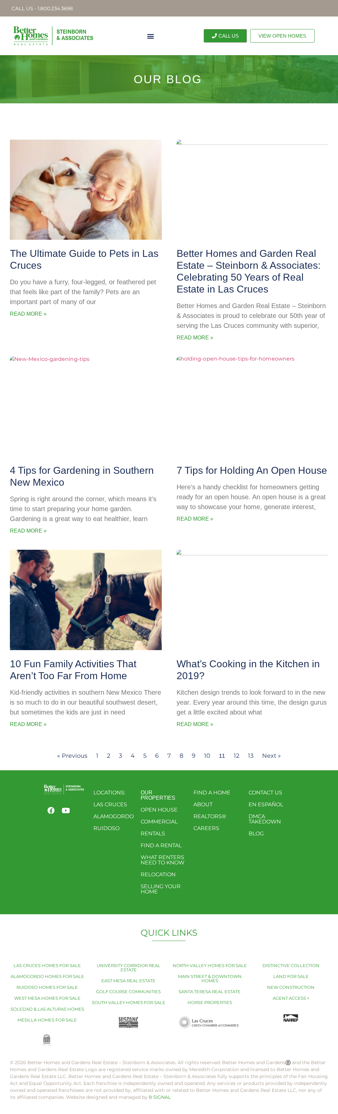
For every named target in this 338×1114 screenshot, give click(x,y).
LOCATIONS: (109, 792)
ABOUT (203, 804)
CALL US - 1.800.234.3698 (42, 8)
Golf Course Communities (128, 991)
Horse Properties (209, 1002)
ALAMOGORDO (113, 816)
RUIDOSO (106, 828)
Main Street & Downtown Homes (210, 978)
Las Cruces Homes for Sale (47, 965)
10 (207, 755)
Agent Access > (291, 998)
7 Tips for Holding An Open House (252, 470)
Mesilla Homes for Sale (47, 1020)
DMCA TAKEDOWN (265, 819)
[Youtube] (65, 810)
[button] (150, 35)
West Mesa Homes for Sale (47, 998)
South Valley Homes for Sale (128, 1002)
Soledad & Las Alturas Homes (47, 1009)
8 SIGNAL (160, 1097)
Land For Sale (291, 976)
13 (251, 755)
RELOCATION (158, 874)
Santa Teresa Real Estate (210, 991)
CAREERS (206, 828)
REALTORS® (209, 816)
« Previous (72, 755)
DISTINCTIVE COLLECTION (291, 965)
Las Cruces (110, 804)
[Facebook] (51, 810)
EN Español (266, 804)
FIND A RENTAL (161, 845)
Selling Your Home (161, 889)
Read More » (28, 314)
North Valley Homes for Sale (210, 965)
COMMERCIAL (159, 821)
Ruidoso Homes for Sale (47, 987)
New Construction (291, 987)
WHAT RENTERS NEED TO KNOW (163, 860)
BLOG (256, 833)
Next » (271, 755)
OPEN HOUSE (159, 810)
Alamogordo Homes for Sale (47, 976)
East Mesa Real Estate (128, 980)
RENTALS (153, 833)
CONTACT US (265, 792)
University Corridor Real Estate (128, 967)
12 (236, 755)
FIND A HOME (211, 792)
